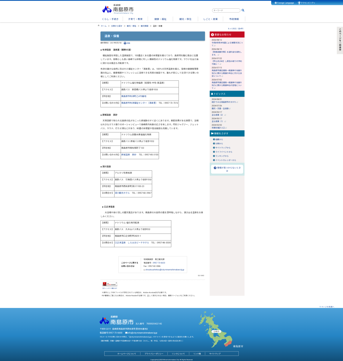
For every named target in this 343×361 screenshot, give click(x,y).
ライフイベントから (223, 152)
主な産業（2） (218, 115)
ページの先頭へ (327, 307)
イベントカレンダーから (225, 160)
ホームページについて (126, 354)
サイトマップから (222, 148)
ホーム (104, 26)
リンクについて (178, 354)
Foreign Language (285, 3)
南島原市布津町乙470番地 (133, 96)
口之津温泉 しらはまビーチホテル (132, 242)
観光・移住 (131, 26)
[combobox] (226, 10)
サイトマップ (215, 354)
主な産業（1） (218, 121)
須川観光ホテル (122, 193)
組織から (219, 139)
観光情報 (144, 26)
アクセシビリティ (308, 3)
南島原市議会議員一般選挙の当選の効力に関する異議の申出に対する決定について (227, 73)
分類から (219, 144)
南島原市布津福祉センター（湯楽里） (139, 103)
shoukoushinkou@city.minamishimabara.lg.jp (164, 270)
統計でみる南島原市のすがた (224, 102)
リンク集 (197, 354)
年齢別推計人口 (218, 128)
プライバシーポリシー (154, 354)
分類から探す (116, 26)
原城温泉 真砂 (128, 154)
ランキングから (222, 156)
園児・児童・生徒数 (220, 108)
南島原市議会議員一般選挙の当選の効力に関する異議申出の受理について (227, 85)
